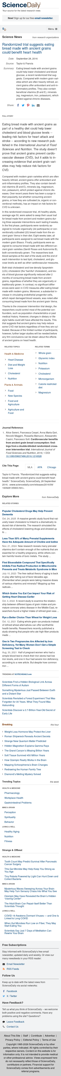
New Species (15, 395)
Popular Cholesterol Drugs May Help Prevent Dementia (27, 512)
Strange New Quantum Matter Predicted (25, 741)
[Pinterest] (28, 105)
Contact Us (12, 1026)
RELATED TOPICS (12, 346)
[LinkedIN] (33, 105)
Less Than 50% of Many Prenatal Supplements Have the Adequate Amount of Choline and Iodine (30, 540)
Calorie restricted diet (47, 385)
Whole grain (44, 353)
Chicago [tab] (51, 467)
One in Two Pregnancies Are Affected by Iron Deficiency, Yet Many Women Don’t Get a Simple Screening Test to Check (29, 645)
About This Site (12, 1035)
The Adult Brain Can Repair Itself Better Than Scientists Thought (28, 905)
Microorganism (46, 378)
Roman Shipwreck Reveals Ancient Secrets (27, 736)
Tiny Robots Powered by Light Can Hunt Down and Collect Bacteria (31, 878)
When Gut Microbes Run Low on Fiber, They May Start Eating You (30, 924)
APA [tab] (39, 467)
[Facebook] (18, 105)
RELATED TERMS (42, 346)
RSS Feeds (13, 969)
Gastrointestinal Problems (18, 802)
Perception (10, 812)
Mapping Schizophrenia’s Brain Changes (26, 764)
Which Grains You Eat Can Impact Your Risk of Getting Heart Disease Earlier (28, 595)
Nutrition (12, 378)
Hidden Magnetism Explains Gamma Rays (26, 745)
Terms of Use (49, 1039)
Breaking (7, 724)
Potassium (44, 368)
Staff (25, 1035)
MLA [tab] (30, 467)
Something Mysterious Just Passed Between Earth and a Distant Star (28, 691)
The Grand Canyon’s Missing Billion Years (26, 750)
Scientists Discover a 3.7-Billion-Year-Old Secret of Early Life (28, 711)
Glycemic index (46, 358)
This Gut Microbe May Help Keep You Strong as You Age (29, 870)
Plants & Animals (13, 384)
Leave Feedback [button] (15, 1021)
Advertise (50, 1035)
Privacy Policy (12, 1039)
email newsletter (44, 18)
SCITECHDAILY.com (23, 674)
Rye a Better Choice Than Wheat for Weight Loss (29, 617)
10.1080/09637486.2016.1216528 (24, 456)
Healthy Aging (11, 831)
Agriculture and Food (16, 411)
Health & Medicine (14, 353)
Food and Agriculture (13, 402)
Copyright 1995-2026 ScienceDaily (24, 1044)
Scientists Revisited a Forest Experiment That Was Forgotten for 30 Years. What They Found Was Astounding (28, 702)
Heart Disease (15, 359)
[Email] (38, 105)
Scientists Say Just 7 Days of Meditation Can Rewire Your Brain (27, 932)
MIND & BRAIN (8, 807)
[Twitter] (23, 105)
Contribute (36, 1035)
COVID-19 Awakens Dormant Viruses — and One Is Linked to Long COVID (31, 917)
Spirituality (10, 817)
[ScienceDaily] (21, 5)
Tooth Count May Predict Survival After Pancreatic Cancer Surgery (30, 863)
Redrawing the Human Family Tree (22, 769)
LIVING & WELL (8, 826)
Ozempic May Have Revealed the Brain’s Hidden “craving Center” (30, 897)
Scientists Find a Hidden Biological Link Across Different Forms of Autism (27, 683)
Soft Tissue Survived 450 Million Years (24, 755)
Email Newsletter (16, 964)
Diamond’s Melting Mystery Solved (22, 774)
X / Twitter (12, 996)
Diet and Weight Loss (16, 366)
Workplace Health (13, 798)
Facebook (12, 991)
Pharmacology (12, 793)
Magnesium (44, 392)
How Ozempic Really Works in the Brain (25, 760)
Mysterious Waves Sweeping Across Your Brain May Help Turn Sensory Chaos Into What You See (30, 890)
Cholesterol (14, 373)
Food (10, 390)
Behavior (9, 822)
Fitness (8, 841)
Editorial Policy (31, 1039)
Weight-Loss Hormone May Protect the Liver (27, 731)
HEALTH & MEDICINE (11, 788)
